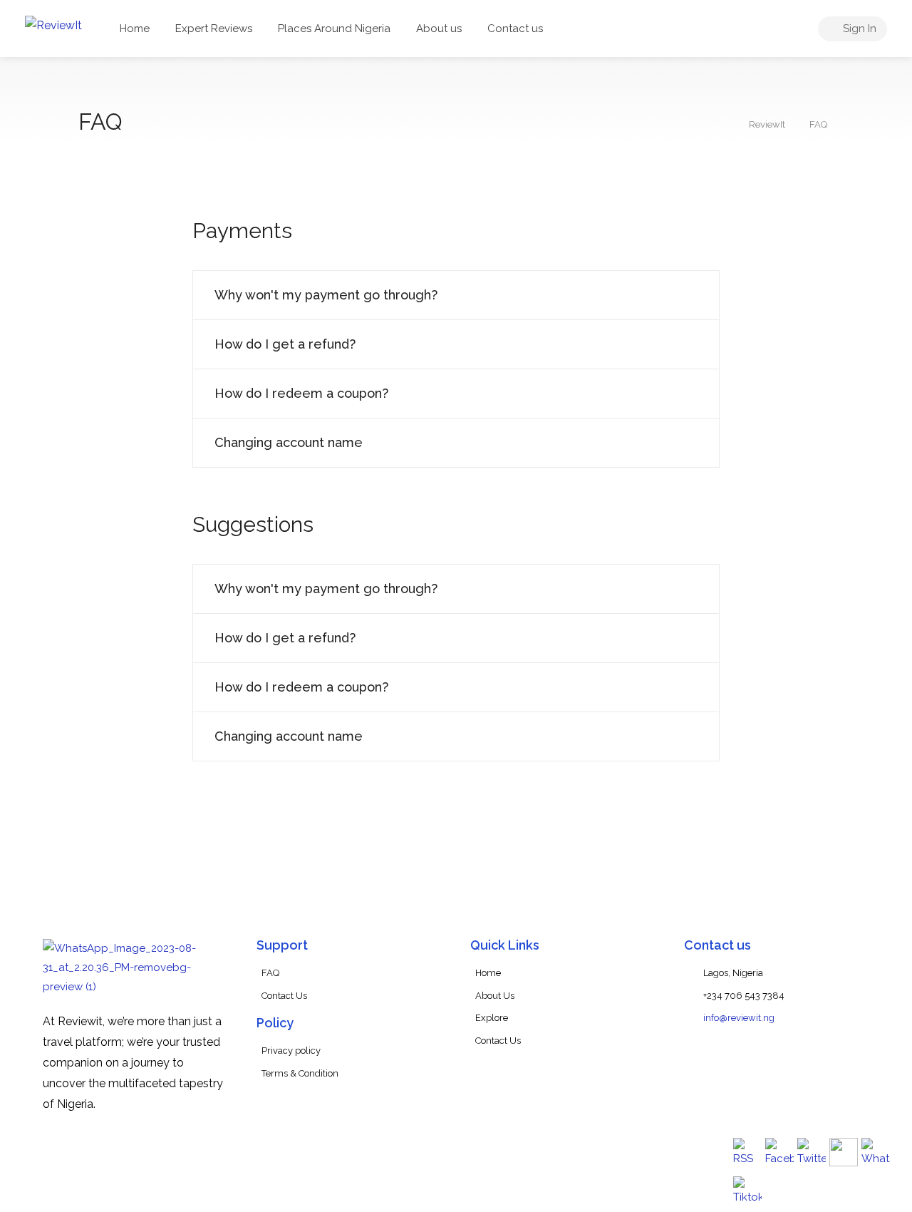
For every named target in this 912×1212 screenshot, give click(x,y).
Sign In (858, 28)
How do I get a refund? (285, 344)
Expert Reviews (213, 28)
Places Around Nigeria (334, 28)
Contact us (515, 28)
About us (439, 28)
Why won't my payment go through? (325, 294)
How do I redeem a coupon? (301, 393)
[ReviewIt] (53, 24)
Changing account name (288, 442)
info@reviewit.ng (738, 1017)
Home (135, 28)
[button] (456, 295)
